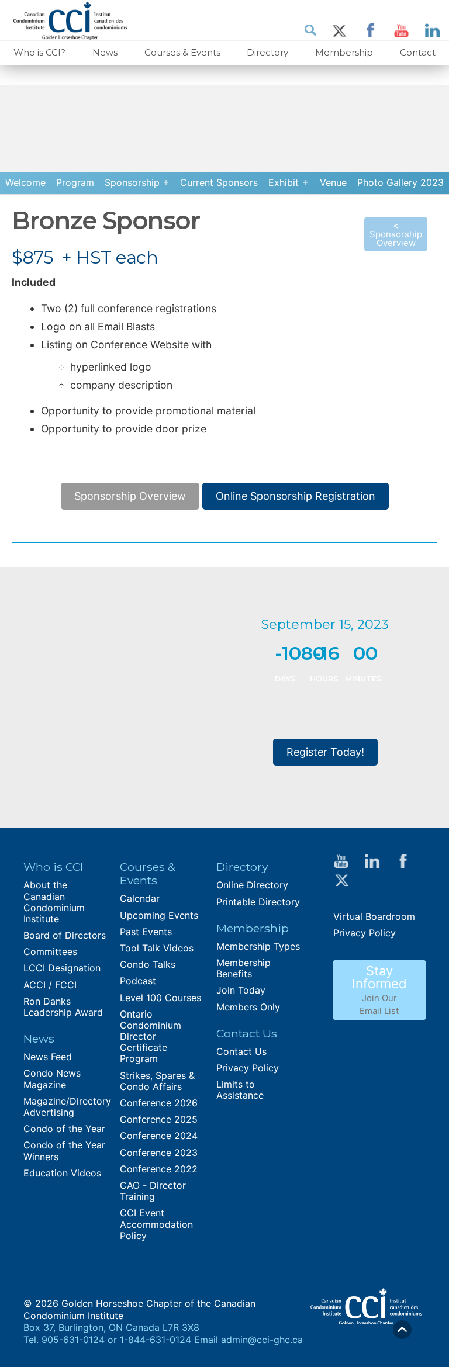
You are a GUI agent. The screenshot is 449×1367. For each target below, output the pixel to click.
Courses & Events (182, 52)
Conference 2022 (159, 1169)
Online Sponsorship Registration (295, 496)
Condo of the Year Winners (64, 1150)
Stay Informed (379, 989)
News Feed (47, 1057)
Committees (50, 951)
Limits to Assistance (240, 1089)
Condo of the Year (64, 1128)
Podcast (138, 981)
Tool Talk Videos (157, 948)
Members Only (248, 1007)
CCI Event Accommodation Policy (156, 1224)
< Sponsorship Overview (395, 234)
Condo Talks (147, 964)
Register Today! (325, 752)
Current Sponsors (219, 182)
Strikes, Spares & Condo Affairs (157, 1081)
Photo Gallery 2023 (400, 182)
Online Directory (252, 885)
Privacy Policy (247, 1068)
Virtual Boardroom (374, 916)
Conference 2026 (159, 1103)
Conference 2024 (159, 1135)
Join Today (240, 990)
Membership (344, 52)
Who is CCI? (39, 52)
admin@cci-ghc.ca (262, 1339)
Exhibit (283, 182)
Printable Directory (258, 902)
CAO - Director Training (153, 1190)
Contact (418, 52)
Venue (333, 182)
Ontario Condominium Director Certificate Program (150, 1036)
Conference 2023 (159, 1152)
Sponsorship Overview (130, 496)
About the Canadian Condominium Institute (54, 902)
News (105, 52)
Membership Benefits (243, 968)
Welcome (25, 182)
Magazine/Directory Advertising (67, 1106)
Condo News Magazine (52, 1078)
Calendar (140, 898)
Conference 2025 (159, 1119)
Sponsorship (132, 182)
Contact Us (241, 1051)
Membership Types (258, 946)
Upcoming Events (159, 915)
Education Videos (62, 1173)
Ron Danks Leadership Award (63, 1006)
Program (75, 182)
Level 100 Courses (160, 997)
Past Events (146, 931)
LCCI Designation (62, 968)
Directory (267, 52)
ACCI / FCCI (50, 985)
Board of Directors (64, 935)
